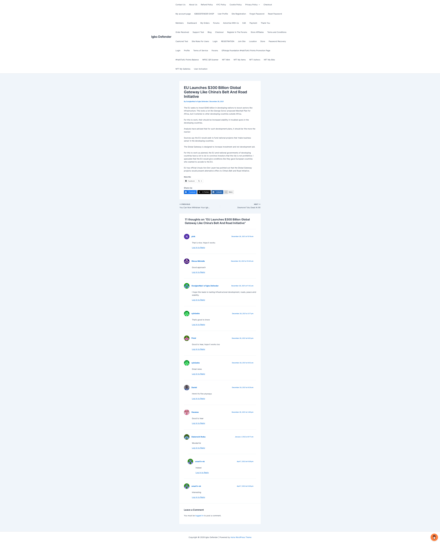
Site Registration (239, 14)
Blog (210, 32)
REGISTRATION (227, 41)
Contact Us (180, 4)
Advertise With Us (231, 23)
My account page (183, 14)
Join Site (241, 41)
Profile (187, 50)
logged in (199, 515)
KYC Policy (221, 4)
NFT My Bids (269, 60)
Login (215, 41)
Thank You (265, 23)
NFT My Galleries (183, 69)
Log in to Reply (198, 247)
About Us (193, 4)
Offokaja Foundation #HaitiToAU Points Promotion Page (246, 50)
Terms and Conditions (276, 32)
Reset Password (275, 14)
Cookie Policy (236, 4)
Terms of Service (200, 50)
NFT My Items (240, 60)
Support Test (198, 32)
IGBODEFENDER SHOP (204, 14)
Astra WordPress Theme (241, 537)
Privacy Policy (251, 4)
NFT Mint (226, 60)
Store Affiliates (257, 32)
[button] (259, 4)
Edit (244, 23)
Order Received (182, 32)
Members (180, 23)
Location (253, 41)
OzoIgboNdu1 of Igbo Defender (205, 286)
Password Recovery (277, 41)
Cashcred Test (182, 41)
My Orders (204, 23)
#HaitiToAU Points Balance (187, 60)
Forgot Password (257, 14)
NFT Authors (254, 60)
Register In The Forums (237, 32)
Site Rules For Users (200, 41)
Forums (216, 23)
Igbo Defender (161, 36)
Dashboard (192, 23)
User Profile (223, 14)
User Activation (200, 69)
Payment (253, 23)
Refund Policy (207, 4)
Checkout (268, 4)
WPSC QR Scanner (210, 60)
